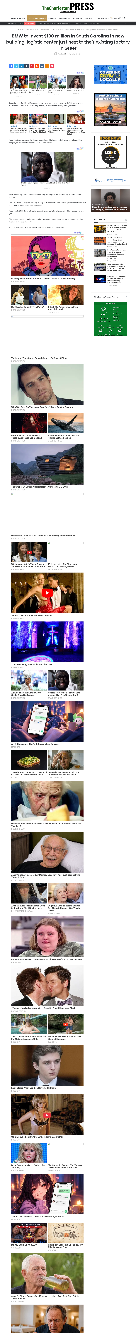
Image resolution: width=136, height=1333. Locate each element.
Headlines (52, 18)
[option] (110, 200)
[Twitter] (16, 66)
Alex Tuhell (61, 54)
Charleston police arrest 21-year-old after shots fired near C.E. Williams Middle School (117, 229)
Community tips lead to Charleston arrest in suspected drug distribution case (116, 279)
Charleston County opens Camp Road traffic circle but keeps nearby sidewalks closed (117, 241)
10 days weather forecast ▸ (110, 335)
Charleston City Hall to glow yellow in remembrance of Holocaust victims (63, 23)
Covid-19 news (64, 18)
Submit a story (101, 18)
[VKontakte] (42, 66)
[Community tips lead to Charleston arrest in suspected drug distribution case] (100, 279)
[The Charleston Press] (68, 7)
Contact (88, 18)
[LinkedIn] (21, 66)
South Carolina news (37, 18)
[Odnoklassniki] (47, 66)
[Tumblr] (26, 66)
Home (21, 29)
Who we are (77, 18)
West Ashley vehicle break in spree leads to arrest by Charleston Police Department (116, 267)
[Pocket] (52, 66)
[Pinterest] (32, 66)
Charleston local (18, 18)
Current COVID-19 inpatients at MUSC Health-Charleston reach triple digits (110, 208)
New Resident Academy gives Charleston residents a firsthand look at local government (116, 254)
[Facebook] (11, 66)
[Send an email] (65, 54)
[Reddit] (37, 66)
